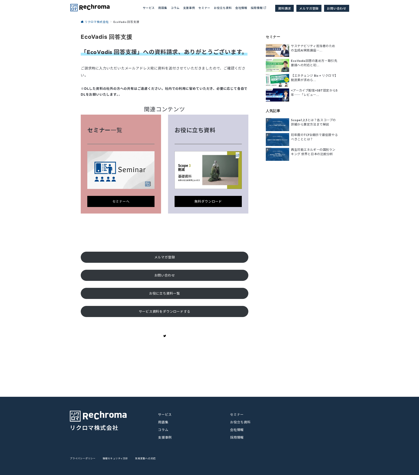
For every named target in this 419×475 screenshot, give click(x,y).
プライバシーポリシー (83, 458)
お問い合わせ (336, 8)
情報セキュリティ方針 (115, 458)
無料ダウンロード (208, 201)
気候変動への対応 (145, 458)
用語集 (162, 8)
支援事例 (189, 8)
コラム (163, 430)
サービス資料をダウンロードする (165, 311)
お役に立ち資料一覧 (164, 293)
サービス (165, 414)
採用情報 (257, 8)
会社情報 (241, 8)
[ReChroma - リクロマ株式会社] (90, 7)
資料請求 (284, 8)
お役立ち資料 (223, 8)
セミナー (204, 8)
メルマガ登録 (309, 8)
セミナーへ (121, 201)
